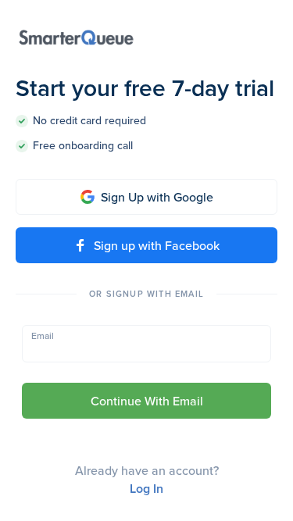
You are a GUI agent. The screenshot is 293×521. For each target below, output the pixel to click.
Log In (146, 489)
